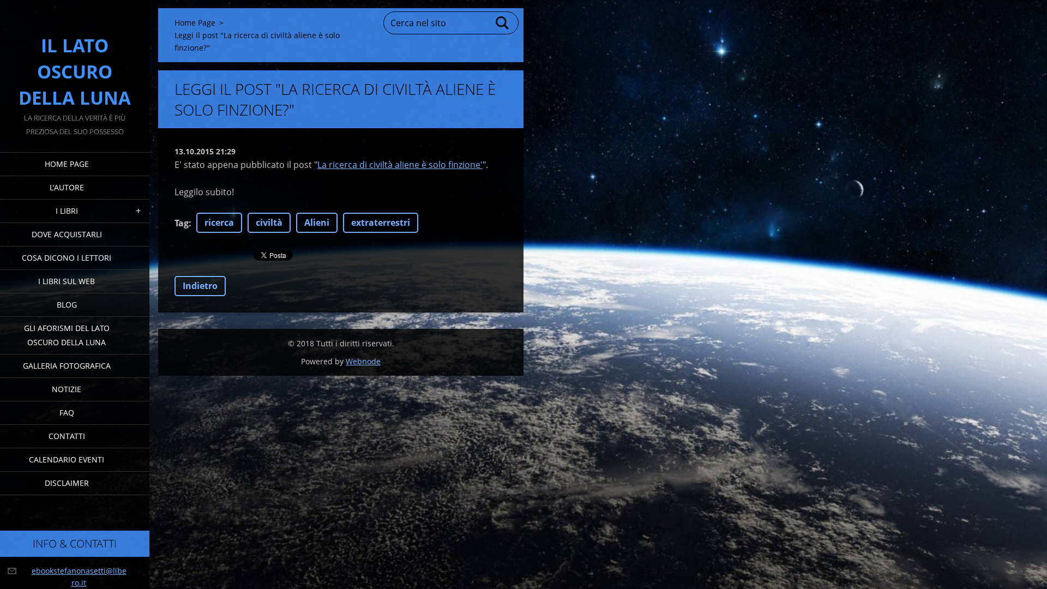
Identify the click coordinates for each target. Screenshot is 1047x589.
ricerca (219, 223)
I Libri (67, 211)
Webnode (363, 361)
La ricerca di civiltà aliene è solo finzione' (400, 165)
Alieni (316, 223)
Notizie (66, 389)
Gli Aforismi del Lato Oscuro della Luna (67, 335)
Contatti (67, 436)
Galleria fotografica (67, 365)
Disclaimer (67, 483)
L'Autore (67, 187)
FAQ (66, 412)
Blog (67, 304)
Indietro (200, 286)
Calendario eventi (66, 459)
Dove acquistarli (67, 234)
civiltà (269, 223)
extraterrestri (380, 223)
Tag (181, 223)
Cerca (503, 23)
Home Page (67, 164)
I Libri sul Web (66, 281)
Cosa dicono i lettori (66, 258)
